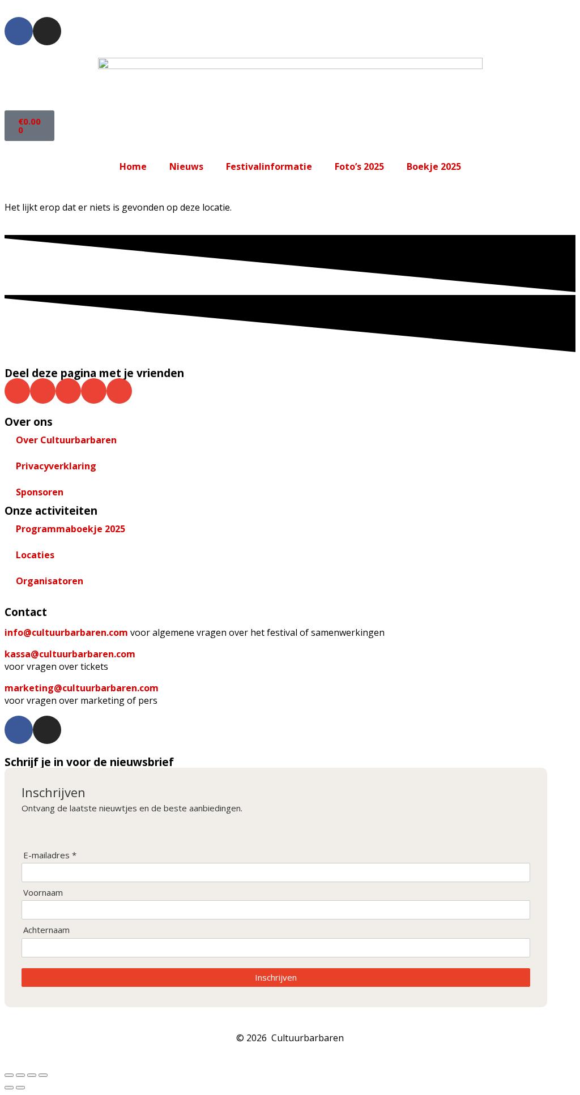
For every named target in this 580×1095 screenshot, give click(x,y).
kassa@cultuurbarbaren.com (70, 654)
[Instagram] (47, 31)
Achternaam (46, 930)
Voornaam (43, 892)
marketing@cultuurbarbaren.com (82, 688)
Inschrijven (276, 977)
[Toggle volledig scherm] (20, 1075)
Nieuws (186, 166)
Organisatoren (49, 581)
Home (133, 166)
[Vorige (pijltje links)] (9, 1087)
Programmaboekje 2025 (70, 529)
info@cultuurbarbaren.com (66, 632)
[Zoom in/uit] (9, 1075)
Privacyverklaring (56, 466)
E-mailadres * (49, 855)
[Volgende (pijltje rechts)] (20, 1087)
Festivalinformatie (269, 166)
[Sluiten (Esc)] (43, 1075)
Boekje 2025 (434, 166)
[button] (17, 391)
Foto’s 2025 (359, 166)
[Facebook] (19, 31)
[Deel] (31, 1075)
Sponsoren (39, 492)
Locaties (35, 555)
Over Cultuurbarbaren (66, 440)
